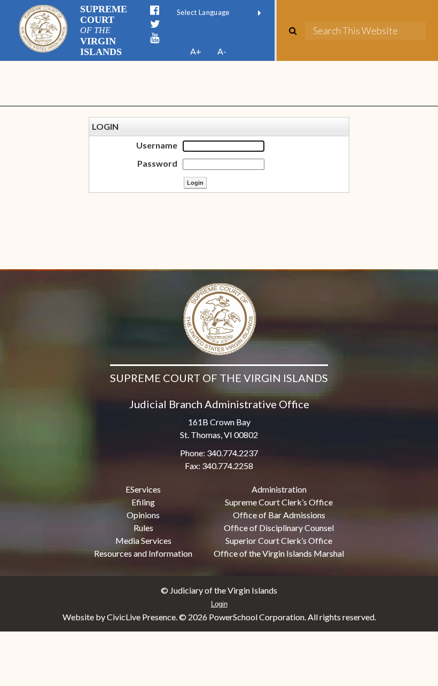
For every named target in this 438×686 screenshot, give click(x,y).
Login (219, 604)
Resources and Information (143, 553)
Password (157, 163)
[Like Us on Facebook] (154, 10)
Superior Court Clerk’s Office (278, 540)
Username (156, 145)
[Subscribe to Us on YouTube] (154, 38)
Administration (279, 489)
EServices (143, 489)
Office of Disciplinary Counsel (279, 528)
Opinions (143, 515)
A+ (195, 51)
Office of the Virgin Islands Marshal (279, 553)
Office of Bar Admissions (279, 515)
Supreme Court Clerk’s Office (279, 502)
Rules (143, 528)
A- (221, 51)
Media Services (143, 540)
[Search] (297, 30)
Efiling (143, 502)
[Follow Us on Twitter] (155, 24)
